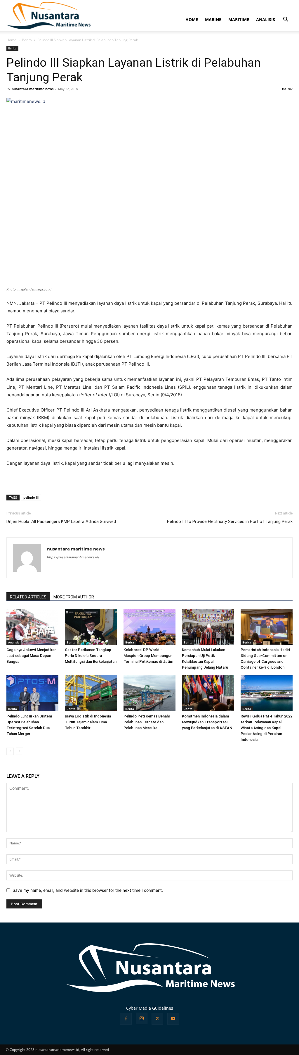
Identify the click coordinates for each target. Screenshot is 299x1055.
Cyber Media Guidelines (149, 1008)
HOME (191, 19)
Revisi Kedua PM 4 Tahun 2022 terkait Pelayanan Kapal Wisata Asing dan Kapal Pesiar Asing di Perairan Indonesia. (266, 728)
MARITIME (238, 19)
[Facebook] (126, 1019)
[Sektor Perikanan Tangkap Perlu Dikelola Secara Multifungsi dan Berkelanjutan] (91, 627)
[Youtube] (173, 1019)
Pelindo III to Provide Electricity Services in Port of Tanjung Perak (230, 521)
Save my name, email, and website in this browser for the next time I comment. (88, 890)
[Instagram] (141, 1018)
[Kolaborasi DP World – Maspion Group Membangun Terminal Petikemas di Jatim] (149, 627)
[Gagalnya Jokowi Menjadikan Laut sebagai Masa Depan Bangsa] (32, 627)
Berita (27, 39)
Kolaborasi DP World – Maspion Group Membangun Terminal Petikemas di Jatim (148, 656)
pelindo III (31, 497)
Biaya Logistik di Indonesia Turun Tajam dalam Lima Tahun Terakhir (88, 722)
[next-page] (19, 751)
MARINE (213, 19)
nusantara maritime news (32, 89)
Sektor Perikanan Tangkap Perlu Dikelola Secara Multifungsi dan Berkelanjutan (91, 656)
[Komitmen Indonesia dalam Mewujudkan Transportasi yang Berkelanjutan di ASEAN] (208, 693)
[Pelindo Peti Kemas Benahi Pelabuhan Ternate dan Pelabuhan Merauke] (149, 693)
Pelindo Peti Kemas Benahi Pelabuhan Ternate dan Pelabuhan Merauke (147, 722)
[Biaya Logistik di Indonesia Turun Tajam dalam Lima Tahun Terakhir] (91, 693)
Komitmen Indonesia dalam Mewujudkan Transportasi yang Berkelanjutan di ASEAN (207, 722)
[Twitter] (157, 1019)
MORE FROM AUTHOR (73, 597)
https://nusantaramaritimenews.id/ (73, 557)
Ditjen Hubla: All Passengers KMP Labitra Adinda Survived (61, 521)
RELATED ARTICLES (28, 597)
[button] (286, 20)
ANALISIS (265, 19)
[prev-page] (10, 751)
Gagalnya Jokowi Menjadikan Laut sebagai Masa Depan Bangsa (31, 656)
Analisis (13, 642)
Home (11, 39)
